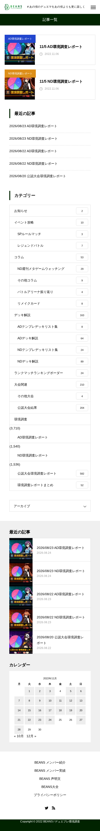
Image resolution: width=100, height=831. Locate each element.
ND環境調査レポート (20, 73)
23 (39, 719)
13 (81, 700)
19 (70, 710)
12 (70, 700)
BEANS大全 (50, 787)
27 (81, 719)
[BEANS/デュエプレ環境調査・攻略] (13, 7)
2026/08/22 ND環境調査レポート (33, 163)
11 (60, 700)
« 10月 (19, 736)
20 (81, 710)
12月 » (31, 736)
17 (50, 710)
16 (39, 710)
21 (19, 719)
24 (50, 719)
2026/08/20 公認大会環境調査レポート (37, 176)
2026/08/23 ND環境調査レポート (33, 138)
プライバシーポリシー (50, 795)
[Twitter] (46, 808)
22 (29, 719)
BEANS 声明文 (50, 779)
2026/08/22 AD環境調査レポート (33, 151)
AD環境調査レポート (20, 38)
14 (19, 710)
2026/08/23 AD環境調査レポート (33, 126)
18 (60, 710)
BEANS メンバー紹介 (50, 762)
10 (50, 700)
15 (29, 710)
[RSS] (53, 808)
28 (19, 729)
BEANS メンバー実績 (50, 770)
